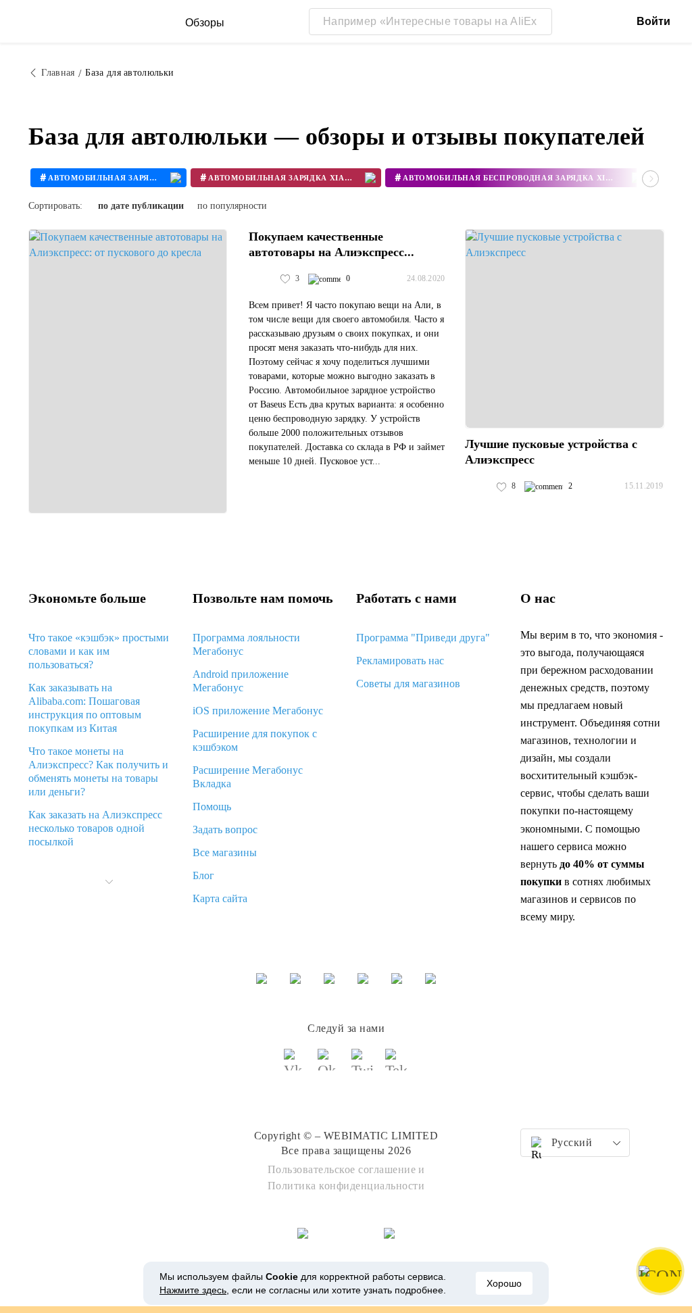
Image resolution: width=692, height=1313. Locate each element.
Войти (653, 21)
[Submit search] (538, 21)
